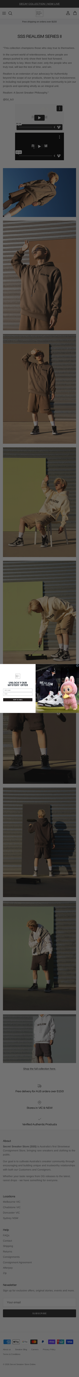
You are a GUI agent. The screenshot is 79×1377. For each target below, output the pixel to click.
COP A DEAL (18, 700)
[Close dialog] (77, 666)
